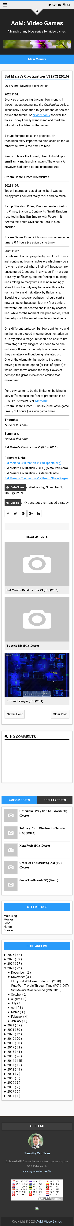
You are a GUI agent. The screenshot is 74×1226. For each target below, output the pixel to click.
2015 (11, 1056)
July (14, 1003)
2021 (11, 1030)
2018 (11, 1043)
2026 (11, 955)
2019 (11, 1038)
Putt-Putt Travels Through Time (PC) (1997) (40, 985)
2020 (11, 1034)
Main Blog (10, 916)
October (16, 994)
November (18, 977)
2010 (11, 1078)
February (17, 1016)
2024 (11, 963)
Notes (8, 927)
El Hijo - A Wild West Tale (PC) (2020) (36, 981)
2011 (11, 1074)
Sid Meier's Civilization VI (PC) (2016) (37, 76)
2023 (11, 968)
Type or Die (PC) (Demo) (22, 645)
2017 (11, 1047)
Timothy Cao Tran (37, 1153)
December (18, 972)
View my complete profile (37, 1171)
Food (7, 923)
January (16, 1021)
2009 (11, 1082)
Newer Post (15, 714)
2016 (11, 1052)
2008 (11, 1087)
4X (26, 502)
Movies (9, 919)
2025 (11, 959)
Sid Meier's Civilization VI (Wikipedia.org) (33, 463)
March (15, 1012)
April (14, 1008)
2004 (11, 1096)
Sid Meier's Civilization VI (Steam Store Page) (36, 478)
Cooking (9, 930)
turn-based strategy (56, 502)
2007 (11, 1091)
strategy (35, 502)
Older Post (60, 714)
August (16, 999)
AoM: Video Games (37, 23)
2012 (11, 1069)
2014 (11, 1061)
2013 (11, 1065)
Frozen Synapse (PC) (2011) (24, 701)
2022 (11, 1025)
